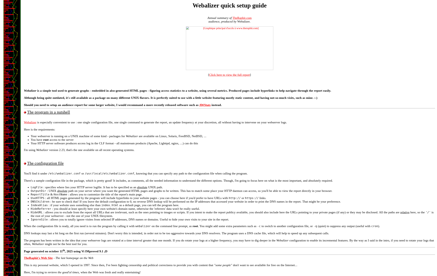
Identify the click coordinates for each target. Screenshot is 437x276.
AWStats (205, 105)
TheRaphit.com (242, 18)
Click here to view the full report (229, 74)
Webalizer (30, 122)
